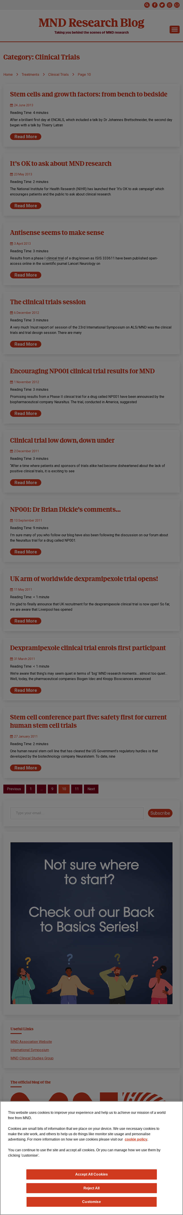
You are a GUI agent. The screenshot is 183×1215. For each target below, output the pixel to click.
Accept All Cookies (91, 1174)
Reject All (91, 1188)
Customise (91, 1202)
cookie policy (136, 1139)
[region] (91, 1158)
